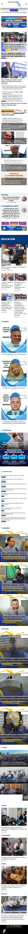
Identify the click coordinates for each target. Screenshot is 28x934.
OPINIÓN (14, 352)
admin (7, 58)
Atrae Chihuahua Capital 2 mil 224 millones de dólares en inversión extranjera (11, 81)
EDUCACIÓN (3, 58)
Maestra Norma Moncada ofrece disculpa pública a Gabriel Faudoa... (14, 104)
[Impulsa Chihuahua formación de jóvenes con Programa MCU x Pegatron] (14, 775)
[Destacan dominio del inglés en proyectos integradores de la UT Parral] (20, 277)
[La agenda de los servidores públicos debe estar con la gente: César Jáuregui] (14, 758)
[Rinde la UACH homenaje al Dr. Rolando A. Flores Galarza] (14, 255)
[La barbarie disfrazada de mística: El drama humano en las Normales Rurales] (14, 405)
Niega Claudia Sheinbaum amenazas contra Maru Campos (11, 198)
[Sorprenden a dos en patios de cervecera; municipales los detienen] (14, 726)
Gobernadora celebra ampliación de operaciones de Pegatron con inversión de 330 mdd (14, 829)
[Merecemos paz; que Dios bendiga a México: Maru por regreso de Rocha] (11, 789)
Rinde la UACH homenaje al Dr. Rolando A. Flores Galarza (14, 267)
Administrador (8, 218)
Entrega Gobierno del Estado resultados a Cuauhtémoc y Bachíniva (13, 858)
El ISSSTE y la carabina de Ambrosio (14, 388)
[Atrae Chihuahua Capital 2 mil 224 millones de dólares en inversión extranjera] (14, 70)
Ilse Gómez (8, 202)
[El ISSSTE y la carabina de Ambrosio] (14, 372)
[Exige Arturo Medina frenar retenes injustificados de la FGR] (14, 610)
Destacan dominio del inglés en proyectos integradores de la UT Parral (19, 286)
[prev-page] (2, 524)
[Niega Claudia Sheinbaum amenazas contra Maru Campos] (24, 198)
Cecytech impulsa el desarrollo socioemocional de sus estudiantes (7, 285)
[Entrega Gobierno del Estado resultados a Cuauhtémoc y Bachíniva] (14, 847)
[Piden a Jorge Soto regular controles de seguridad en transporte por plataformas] (14, 546)
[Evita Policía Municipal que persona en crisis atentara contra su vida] (14, 649)
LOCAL (3, 496)
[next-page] (4, 524)
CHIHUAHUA (4, 77)
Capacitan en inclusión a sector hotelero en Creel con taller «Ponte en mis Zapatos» (13, 887)
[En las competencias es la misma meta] (14, 338)
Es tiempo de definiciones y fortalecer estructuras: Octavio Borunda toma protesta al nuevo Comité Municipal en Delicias (12, 918)
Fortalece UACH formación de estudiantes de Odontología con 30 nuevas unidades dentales (7, 306)
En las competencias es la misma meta (14, 354)
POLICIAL (3, 661)
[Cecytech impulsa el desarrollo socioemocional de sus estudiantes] (7, 277)
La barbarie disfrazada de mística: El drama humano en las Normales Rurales (14, 422)
